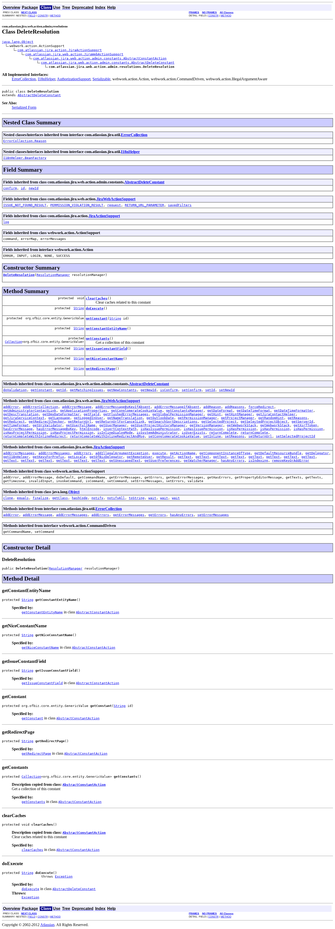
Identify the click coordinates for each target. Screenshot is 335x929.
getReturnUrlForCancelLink (119, 421)
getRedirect (14, 421)
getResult (165, 457)
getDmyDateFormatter (61, 414)
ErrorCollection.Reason (24, 141)
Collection (13, 342)
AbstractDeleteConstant (39, 95)
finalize (40, 498)
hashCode (80, 498)
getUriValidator (47, 425)
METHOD (55, 15)
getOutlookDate (160, 418)
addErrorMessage (76, 407)
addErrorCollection (40, 407)
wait (152, 498)
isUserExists (193, 432)
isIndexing (258, 460)
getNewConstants (122, 390)
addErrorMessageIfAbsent (176, 407)
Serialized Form (24, 107)
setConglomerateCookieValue (173, 436)
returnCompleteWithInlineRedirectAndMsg (107, 436)
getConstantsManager (184, 410)
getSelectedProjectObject (264, 421)
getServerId (302, 421)
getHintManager (238, 414)
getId (61, 390)
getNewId (148, 390)
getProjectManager (237, 418)
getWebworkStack (241, 425)
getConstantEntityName (106, 328)
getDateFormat (220, 410)
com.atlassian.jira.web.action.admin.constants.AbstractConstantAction (100, 58)
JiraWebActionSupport (115, 199)
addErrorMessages (19, 453)
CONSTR (43, 15)
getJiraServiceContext (23, 418)
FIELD (31, 15)
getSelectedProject (219, 421)
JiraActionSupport (104, 216)
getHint (214, 414)
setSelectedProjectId (295, 436)
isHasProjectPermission (24, 432)
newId (34, 188)
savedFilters (180, 205)
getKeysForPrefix (48, 457)
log (6, 222)
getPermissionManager (197, 418)
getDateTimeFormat (253, 410)
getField (91, 414)
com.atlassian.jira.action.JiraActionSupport (59, 50)
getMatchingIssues (86, 390)
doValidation (15, 390)
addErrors (82, 453)
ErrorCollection (24, 79)
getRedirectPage (100, 368)
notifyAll (116, 498)
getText (185, 457)
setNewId (227, 390)
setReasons (235, 436)
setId (210, 390)
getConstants (97, 338)
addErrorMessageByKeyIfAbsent (122, 407)
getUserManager (113, 425)
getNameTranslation (124, 418)
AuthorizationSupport (73, 79)
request (114, 205)
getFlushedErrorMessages (125, 414)
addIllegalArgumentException (121, 453)
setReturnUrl (260, 436)
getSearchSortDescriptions (172, 421)
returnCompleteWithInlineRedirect (34, 436)
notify (97, 498)
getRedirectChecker (46, 421)
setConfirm (191, 390)
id (23, 188)
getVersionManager (206, 425)
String (79, 308)
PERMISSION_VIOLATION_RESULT (76, 205)
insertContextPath (120, 429)
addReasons (235, 407)
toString (136, 498)
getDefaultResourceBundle (277, 453)
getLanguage (59, 418)
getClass (60, 498)
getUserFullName (80, 425)
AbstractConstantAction (97, 612)
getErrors (157, 515)
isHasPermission (241, 429)
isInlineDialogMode (115, 432)
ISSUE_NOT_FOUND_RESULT (24, 205)
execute (159, 453)
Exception (64, 876)
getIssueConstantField (106, 348)
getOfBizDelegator (106, 457)
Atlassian (47, 925)
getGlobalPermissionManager (177, 414)
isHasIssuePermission (160, 429)
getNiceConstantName (104, 358)
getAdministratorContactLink (29, 410)
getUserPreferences (162, 460)
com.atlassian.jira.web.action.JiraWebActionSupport (74, 54)
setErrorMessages (213, 515)
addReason (212, 407)
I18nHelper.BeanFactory (24, 158)
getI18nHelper (16, 457)
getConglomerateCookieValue (136, 410)
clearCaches (96, 298)
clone (8, 498)
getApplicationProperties (83, 410)
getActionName (182, 453)
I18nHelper (46, 79)
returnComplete (223, 432)
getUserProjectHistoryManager (158, 425)
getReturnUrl (79, 421)
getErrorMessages (128, 515)
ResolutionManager (53, 275)
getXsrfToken (305, 425)
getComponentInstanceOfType (224, 453)
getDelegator (317, 453)
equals (23, 498)
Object (73, 492)
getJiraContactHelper (276, 414)
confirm (10, 188)
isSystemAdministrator (157, 432)
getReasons (297, 418)
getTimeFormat (16, 425)
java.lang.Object (17, 42)
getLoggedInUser (88, 418)
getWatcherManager (200, 460)
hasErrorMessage (18, 429)
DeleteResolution (19, 275)
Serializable (101, 79)
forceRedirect (261, 407)
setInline (212, 436)
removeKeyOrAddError (290, 460)
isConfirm (169, 390)
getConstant (96, 318)
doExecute (94, 308)
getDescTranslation (21, 414)
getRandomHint (271, 418)
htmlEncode (89, 429)
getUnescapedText (125, 460)
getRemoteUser (139, 457)
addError (11, 407)
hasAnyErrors (233, 460)
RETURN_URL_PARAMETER (144, 205)
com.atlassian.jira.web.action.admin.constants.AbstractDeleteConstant (107, 62)
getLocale (77, 457)
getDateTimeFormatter (293, 410)
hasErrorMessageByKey (56, 429)
